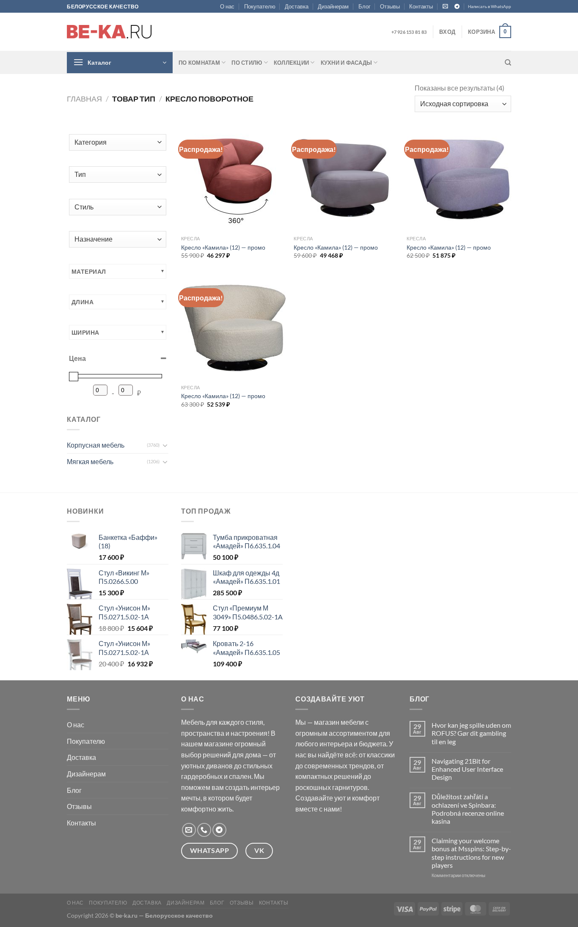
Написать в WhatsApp (489, 6)
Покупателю (259, 6)
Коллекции (291, 62)
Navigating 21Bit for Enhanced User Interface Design (467, 769)
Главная (84, 98)
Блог (364, 6)
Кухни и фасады (346, 62)
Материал (89, 271)
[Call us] (204, 830)
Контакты (421, 6)
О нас (227, 6)
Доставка (296, 6)
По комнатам (199, 62)
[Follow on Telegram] (457, 7)
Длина (83, 301)
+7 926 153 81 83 (409, 32)
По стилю (246, 62)
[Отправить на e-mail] (189, 830)
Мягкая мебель (90, 461)
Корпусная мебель (95, 445)
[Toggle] (165, 445)
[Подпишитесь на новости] (445, 6)
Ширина (85, 332)
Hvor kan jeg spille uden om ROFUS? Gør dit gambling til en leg (471, 733)
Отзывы (390, 6)
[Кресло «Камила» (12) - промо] (233, 179)
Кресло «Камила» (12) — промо (223, 247)
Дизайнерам (333, 6)
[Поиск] (508, 63)
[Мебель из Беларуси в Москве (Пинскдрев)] (109, 32)
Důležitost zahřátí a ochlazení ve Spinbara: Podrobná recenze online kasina (468, 808)
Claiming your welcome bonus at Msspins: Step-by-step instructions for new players (471, 852)
